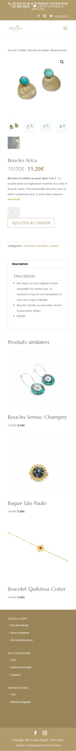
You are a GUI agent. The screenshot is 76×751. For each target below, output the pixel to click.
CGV (13, 694)
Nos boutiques (19, 625)
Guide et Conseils (21, 667)
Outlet (22, 50)
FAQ (13, 660)
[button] (62, 62)
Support (15, 674)
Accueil (12, 50)
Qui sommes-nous (22, 640)
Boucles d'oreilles (38, 50)
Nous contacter (20, 632)
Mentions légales (21, 702)
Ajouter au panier (31, 223)
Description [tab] (20, 264)
